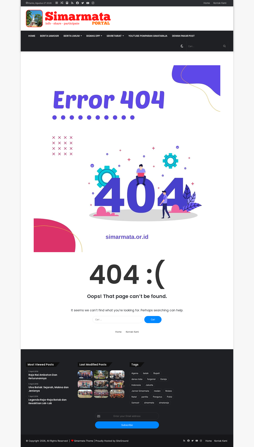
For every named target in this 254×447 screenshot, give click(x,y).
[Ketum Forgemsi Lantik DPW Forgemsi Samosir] (85, 384)
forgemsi (151, 379)
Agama (134, 373)
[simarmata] (69, 18)
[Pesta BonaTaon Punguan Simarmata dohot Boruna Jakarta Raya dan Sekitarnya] (117, 394)
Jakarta (149, 385)
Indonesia (136, 385)
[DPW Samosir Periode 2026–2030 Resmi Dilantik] (85, 374)
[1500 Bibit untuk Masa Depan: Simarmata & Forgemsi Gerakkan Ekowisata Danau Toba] (85, 394)
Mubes (168, 391)
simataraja (164, 402)
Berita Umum (72, 35)
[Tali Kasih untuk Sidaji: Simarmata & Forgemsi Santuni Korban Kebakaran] (117, 384)
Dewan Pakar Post (183, 35)
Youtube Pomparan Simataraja (147, 35)
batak (146, 373)
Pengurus (157, 396)
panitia (145, 396)
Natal (134, 396)
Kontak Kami (219, 3)
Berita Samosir (49, 35)
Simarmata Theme (83, 440)
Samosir (135, 402)
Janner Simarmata (140, 391)
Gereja (163, 379)
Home (207, 3)
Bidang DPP (93, 35)
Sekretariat (114, 35)
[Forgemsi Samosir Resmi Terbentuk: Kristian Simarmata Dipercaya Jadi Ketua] (101, 384)
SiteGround (122, 440)
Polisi (169, 396)
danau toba (136, 379)
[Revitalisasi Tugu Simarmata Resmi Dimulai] (101, 374)
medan (157, 391)
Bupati (156, 373)
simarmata (149, 402)
